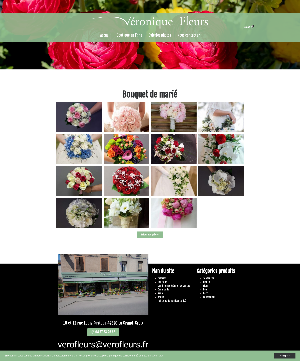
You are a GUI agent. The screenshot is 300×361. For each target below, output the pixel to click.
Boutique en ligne (129, 35)
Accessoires (209, 297)
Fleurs (206, 285)
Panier (161, 293)
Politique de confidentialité (172, 300)
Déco (205, 293)
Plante (206, 282)
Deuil (205, 289)
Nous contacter (188, 35)
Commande (163, 289)
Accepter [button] (284, 355)
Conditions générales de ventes (174, 285)
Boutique (162, 282)
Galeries (162, 278)
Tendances (208, 278)
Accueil (105, 35)
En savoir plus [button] (156, 355)
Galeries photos (159, 35)
